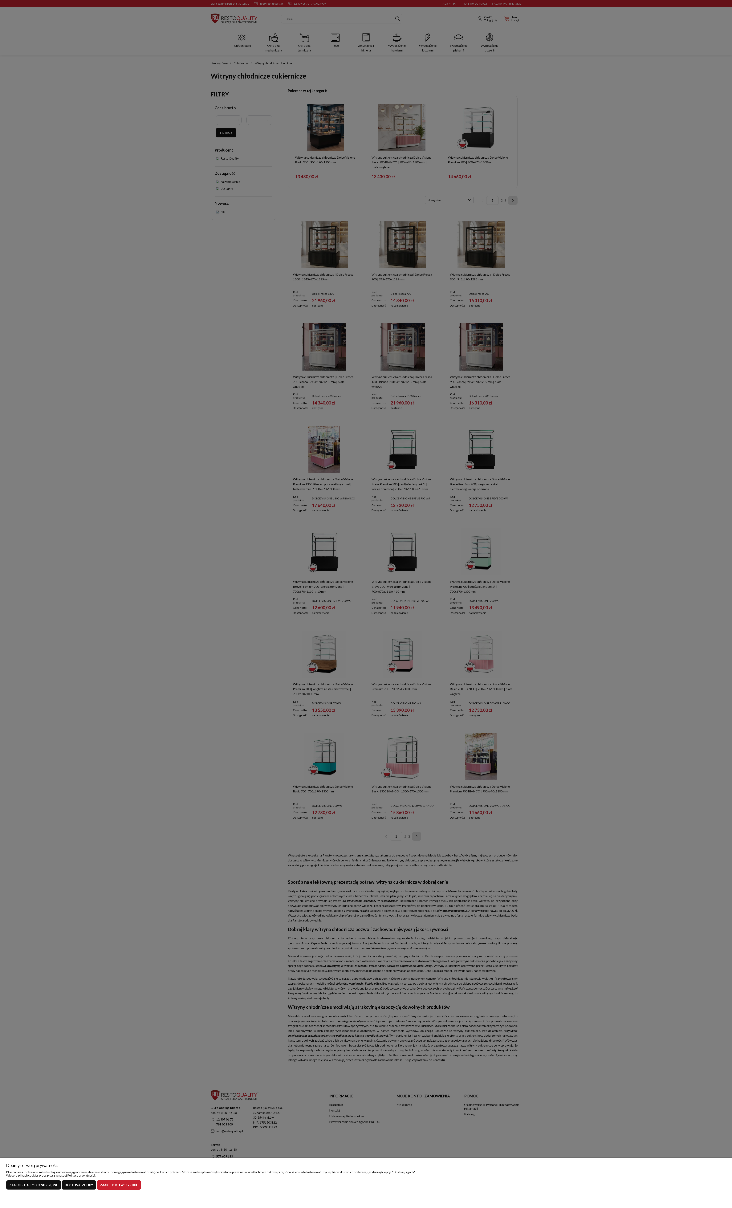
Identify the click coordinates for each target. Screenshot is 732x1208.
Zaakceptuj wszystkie (119, 1185)
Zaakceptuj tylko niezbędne (33, 1185)
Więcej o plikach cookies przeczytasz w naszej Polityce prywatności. (51, 1175)
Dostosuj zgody (79, 1185)
